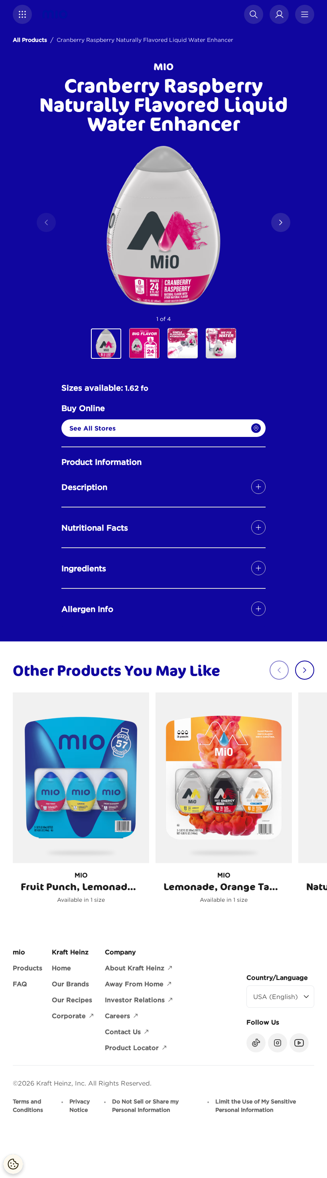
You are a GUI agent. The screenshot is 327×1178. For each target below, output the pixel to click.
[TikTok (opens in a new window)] (256, 1042)
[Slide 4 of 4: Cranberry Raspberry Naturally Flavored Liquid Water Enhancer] (221, 343)
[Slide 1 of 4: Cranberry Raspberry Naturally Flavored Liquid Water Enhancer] (106, 343)
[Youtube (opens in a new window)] (299, 1042)
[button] (22, 14)
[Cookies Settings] (13, 1164)
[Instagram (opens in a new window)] (277, 1042)
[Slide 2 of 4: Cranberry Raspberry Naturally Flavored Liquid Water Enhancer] (144, 343)
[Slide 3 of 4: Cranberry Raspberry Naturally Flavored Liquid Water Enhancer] (182, 343)
